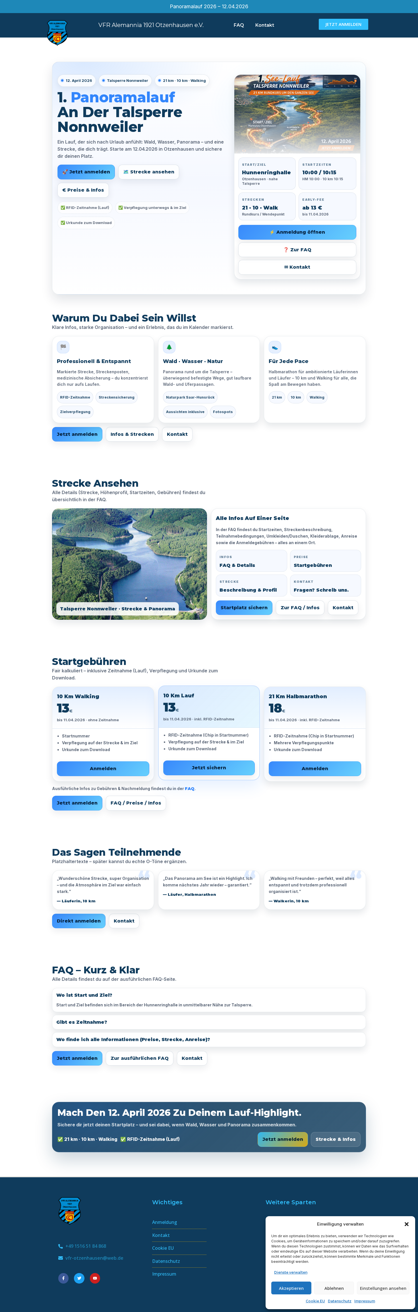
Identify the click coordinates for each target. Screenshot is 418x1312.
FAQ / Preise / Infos (136, 803)
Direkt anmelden (79, 921)
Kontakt (264, 25)
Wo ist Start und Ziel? (84, 995)
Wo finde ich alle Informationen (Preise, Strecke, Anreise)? (133, 1039)
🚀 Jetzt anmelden (86, 172)
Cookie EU (315, 1301)
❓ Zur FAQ (297, 249)
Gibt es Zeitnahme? (81, 1022)
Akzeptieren (291, 1288)
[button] (406, 1224)
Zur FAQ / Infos (300, 607)
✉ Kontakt (297, 267)
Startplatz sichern (244, 607)
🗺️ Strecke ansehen (148, 172)
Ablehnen (334, 1288)
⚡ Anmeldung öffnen (297, 232)
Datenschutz (339, 1301)
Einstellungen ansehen (383, 1288)
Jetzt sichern (209, 767)
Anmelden (103, 768)
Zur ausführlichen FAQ (140, 1058)
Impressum (364, 1301)
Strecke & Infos (336, 1139)
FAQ (239, 25)
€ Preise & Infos (83, 190)
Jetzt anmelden (77, 434)
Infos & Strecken (132, 434)
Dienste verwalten (290, 1272)
